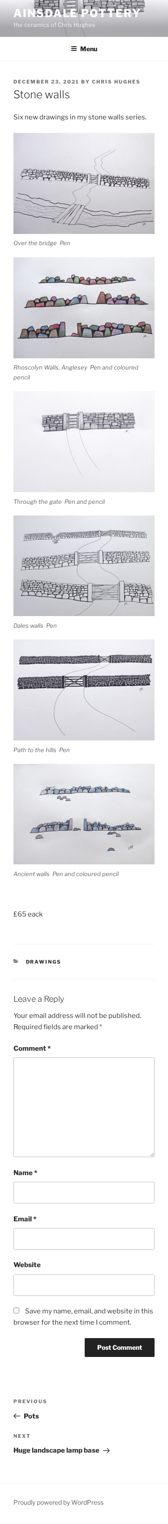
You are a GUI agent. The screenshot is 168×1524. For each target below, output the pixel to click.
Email (24, 1219)
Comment (32, 1048)
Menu (88, 49)
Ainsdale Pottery (77, 13)
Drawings (44, 962)
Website (27, 1265)
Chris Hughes (116, 82)
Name (25, 1173)
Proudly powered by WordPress (58, 1502)
